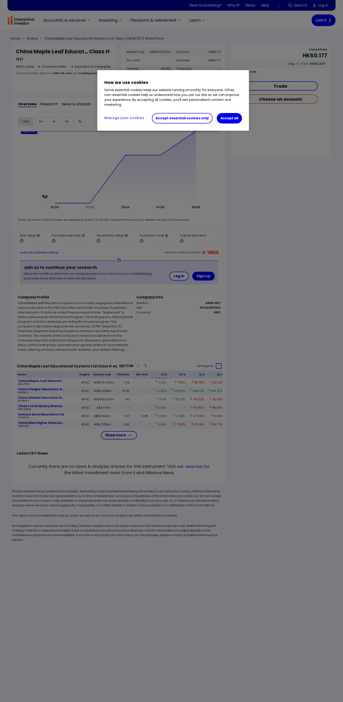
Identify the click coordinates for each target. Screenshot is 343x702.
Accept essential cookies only (182, 118)
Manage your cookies (124, 118)
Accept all (229, 118)
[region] (173, 100)
